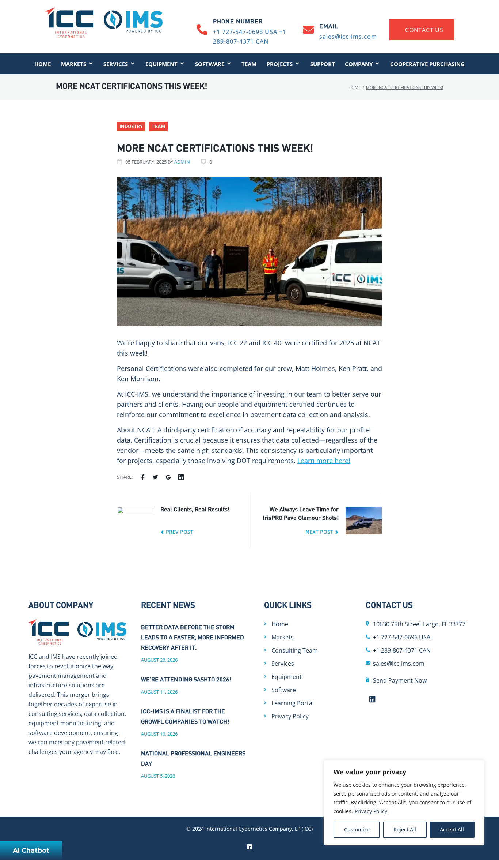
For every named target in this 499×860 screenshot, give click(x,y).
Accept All (452, 829)
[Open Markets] (91, 64)
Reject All (404, 829)
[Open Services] (132, 64)
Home (354, 87)
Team (158, 127)
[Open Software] (229, 64)
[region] (404, 802)
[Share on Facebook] (142, 477)
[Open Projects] (297, 64)
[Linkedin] (373, 699)
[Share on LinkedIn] (181, 477)
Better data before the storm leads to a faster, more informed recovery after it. (192, 638)
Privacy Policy (371, 811)
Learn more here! (323, 460)
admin (182, 161)
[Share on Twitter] (155, 477)
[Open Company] (377, 64)
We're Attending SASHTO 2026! (186, 680)
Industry (131, 127)
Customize (357, 829)
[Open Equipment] (182, 64)
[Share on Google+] (168, 477)
